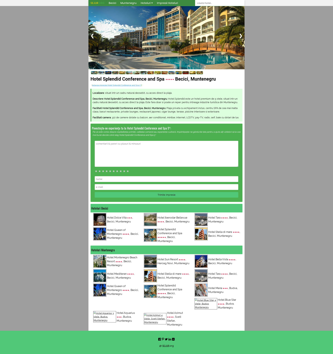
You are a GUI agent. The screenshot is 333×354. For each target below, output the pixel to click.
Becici (112, 3)
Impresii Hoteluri (167, 3)
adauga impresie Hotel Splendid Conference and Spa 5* (116, 85)
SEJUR (165, 345)
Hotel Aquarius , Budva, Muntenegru (126, 316)
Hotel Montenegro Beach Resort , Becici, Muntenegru (122, 261)
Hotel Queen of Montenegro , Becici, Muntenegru (123, 233)
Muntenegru (128, 3)
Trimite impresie (166, 194)
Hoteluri (146, 3)
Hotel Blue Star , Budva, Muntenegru (227, 303)
